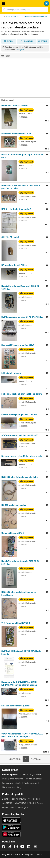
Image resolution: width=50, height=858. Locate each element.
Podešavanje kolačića (11, 783)
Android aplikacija (11, 827)
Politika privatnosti (34, 778)
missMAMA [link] (7, 803)
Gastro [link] (40, 803)
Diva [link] (12, 807)
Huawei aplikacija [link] (11, 834)
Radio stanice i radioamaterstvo (14, 16)
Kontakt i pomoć (10, 774)
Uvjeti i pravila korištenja (12, 778)
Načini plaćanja (30, 783)
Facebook (3, 846)
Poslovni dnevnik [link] (18, 798)
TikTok (10, 846)
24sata (5, 798)
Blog (19, 787)
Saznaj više (20, 49)
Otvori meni (3, 3)
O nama (24, 774)
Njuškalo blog (35, 846)
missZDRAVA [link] (20, 803)
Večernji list (33, 798)
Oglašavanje (35, 774)
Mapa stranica (8, 787)
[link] (25, 117)
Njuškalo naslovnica (25, 3)
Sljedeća (36, 759)
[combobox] (25, 9)
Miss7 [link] (31, 803)
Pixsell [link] (5, 807)
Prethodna (15, 759)
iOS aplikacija (11, 820)
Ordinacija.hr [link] (22, 807)
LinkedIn (29, 846)
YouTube (22, 846)
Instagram (16, 846)
